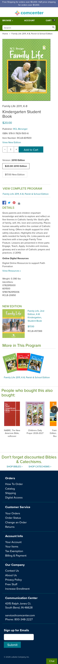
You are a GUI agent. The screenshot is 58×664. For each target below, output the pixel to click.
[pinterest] (14, 203)
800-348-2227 (23, 619)
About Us (11, 575)
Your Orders (12, 513)
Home (5, 33)
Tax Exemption (14, 551)
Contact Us (12, 570)
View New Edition (11, 142)
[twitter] (9, 203)
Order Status (13, 518)
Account (29, 20)
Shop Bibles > (15, 466)
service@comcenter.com (20, 615)
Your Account (13, 542)
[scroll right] (54, 409)
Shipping (10, 493)
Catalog (10, 488)
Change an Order (16, 522)
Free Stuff (11, 584)
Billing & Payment (15, 555)
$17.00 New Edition (15, 174)
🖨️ (19, 203)
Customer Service (17, 507)
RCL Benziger (20, 128)
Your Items (11, 546)
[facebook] (4, 203)
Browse (6, 20)
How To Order (14, 484)
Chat (51, 661)
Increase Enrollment (17, 589)
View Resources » (11, 270)
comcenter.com (29, 12)
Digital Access (14, 497)
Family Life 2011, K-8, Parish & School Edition (31, 33)
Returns (10, 527)
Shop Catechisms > (40, 466)
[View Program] (29, 363)
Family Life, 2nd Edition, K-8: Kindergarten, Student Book (36, 315)
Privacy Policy (13, 580)
